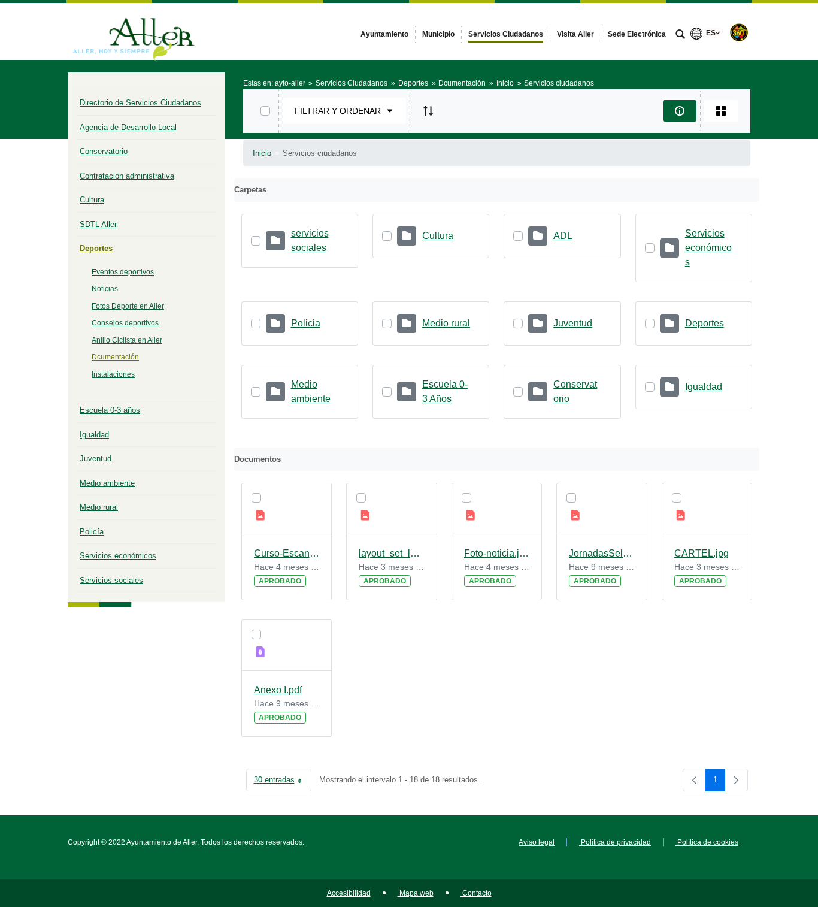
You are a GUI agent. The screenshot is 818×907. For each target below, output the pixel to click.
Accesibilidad (349, 893)
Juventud (95, 458)
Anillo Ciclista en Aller (127, 340)
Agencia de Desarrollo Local (128, 127)
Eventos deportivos (123, 272)
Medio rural (99, 507)
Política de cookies (706, 842)
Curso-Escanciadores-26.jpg (287, 553)
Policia (305, 323)
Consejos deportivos (125, 323)
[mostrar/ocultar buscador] (680, 35)
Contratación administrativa (127, 175)
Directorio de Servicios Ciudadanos (140, 102)
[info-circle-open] (679, 111)
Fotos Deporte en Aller (128, 306)
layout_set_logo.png (392, 553)
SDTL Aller (98, 224)
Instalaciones (113, 374)
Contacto (476, 893)
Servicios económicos (118, 555)
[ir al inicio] (770, 835)
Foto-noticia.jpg (497, 553)
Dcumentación (115, 357)
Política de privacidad (615, 842)
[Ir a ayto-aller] (133, 31)
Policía (92, 531)
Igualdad (94, 434)
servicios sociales (310, 240)
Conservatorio (104, 151)
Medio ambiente (107, 483)
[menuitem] (384, 34)
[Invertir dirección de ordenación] (428, 110)
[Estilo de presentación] (721, 111)
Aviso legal (537, 842)
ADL (562, 236)
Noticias (105, 289)
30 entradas (282, 782)
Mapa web (416, 893)
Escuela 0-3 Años (445, 391)
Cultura (92, 199)
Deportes (96, 248)
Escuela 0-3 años (110, 410)
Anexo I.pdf (278, 690)
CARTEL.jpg (701, 553)
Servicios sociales (111, 580)
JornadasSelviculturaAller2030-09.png (602, 553)
